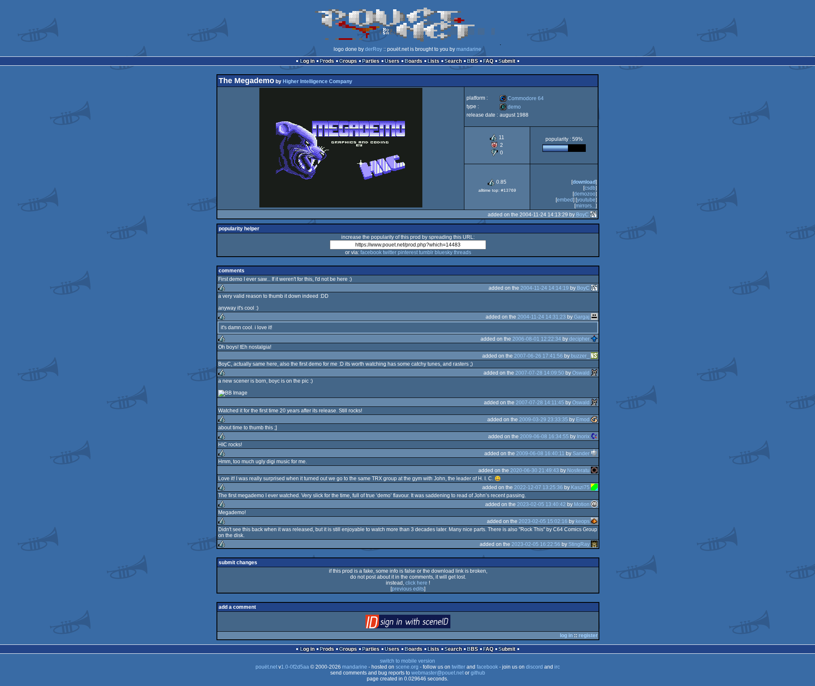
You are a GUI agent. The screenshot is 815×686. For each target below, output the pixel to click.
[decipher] (594, 339)
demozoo (585, 194)
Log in (307, 61)
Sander (581, 453)
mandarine (468, 49)
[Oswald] (594, 373)
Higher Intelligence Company (317, 81)
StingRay (579, 544)
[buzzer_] (594, 356)
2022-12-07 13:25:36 (538, 487)
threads (462, 252)
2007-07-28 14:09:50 (539, 373)
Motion (582, 504)
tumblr (426, 252)
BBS (472, 61)
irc (557, 667)
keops (583, 521)
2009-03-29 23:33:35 (543, 420)
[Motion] (594, 504)
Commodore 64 (522, 98)
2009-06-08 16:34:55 (544, 437)
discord (534, 667)
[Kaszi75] (594, 487)
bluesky (443, 252)
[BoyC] (593, 215)
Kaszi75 (580, 487)
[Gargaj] (594, 317)
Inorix (583, 437)
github (478, 673)
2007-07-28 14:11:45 (540, 403)
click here (416, 583)
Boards (413, 61)
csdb (590, 188)
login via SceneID (422, 623)
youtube (586, 200)
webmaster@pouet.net (437, 673)
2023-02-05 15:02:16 (543, 521)
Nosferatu (578, 470)
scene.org (407, 667)
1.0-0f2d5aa (295, 667)
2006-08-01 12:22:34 (536, 339)
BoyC (582, 215)
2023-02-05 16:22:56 (535, 544)
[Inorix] (594, 437)
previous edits (408, 589)
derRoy (373, 49)
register (588, 635)
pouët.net (266, 667)
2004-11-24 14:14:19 (544, 288)
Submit (506, 61)
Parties (370, 61)
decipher (579, 339)
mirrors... (586, 206)
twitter (389, 252)
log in (566, 635)
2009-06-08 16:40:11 (540, 453)
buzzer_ (580, 356)
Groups (348, 61)
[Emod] (594, 420)
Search (453, 61)
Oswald (581, 373)
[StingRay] (594, 544)
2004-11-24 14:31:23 (541, 317)
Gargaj (582, 317)
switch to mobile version (407, 661)
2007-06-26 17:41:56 (538, 356)
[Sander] (594, 453)
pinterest (408, 252)
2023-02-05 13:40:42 (541, 504)
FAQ (488, 61)
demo (510, 107)
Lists (433, 61)
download (584, 182)
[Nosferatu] (594, 470)
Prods (327, 61)
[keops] (594, 521)
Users (392, 61)
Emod (583, 420)
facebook (371, 252)
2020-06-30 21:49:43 (534, 470)
